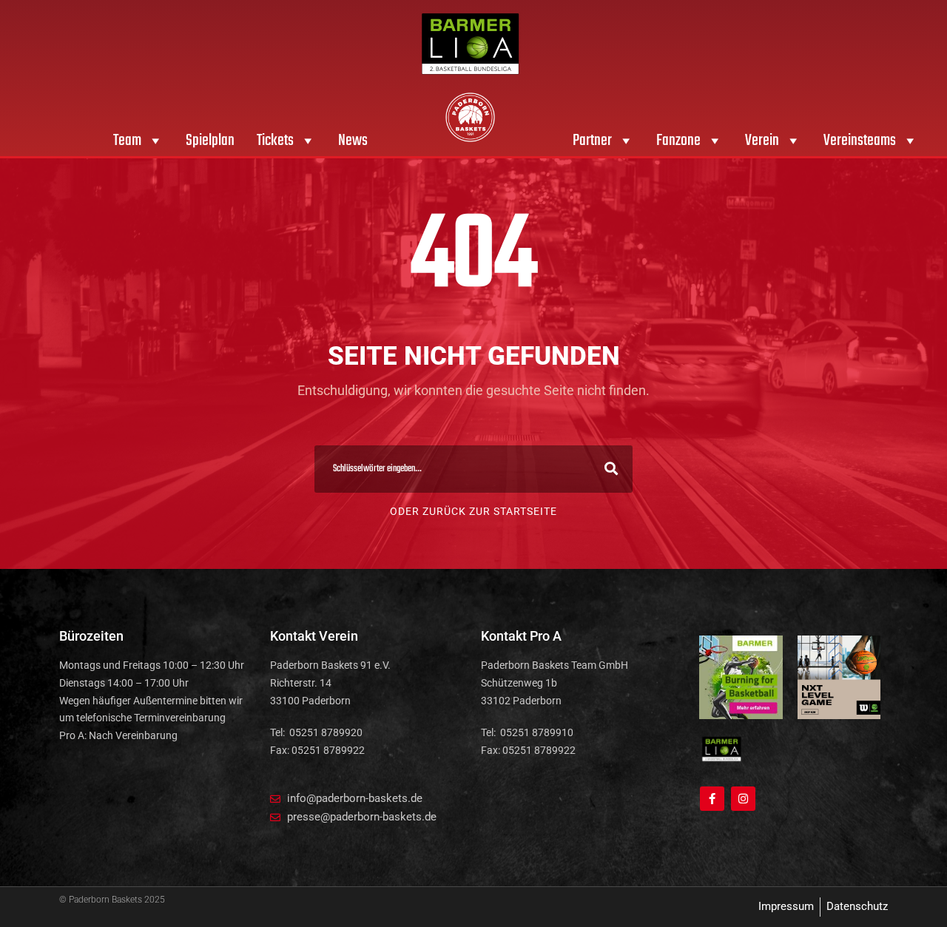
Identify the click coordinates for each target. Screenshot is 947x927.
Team (127, 140)
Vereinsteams (859, 140)
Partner (592, 140)
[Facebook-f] (712, 798)
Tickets (275, 140)
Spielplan (210, 140)
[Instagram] (743, 798)
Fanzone (678, 140)
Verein (762, 140)
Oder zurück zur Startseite (473, 511)
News (353, 140)
